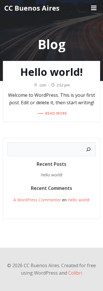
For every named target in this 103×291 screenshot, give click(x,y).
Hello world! (51, 175)
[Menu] (94, 8)
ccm (42, 85)
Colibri (75, 273)
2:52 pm (63, 85)
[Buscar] (88, 149)
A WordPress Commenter (37, 200)
